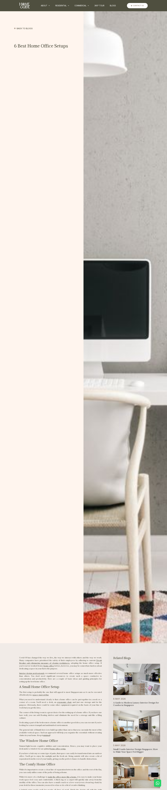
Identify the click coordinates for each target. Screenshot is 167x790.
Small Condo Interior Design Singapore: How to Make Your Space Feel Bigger (135, 750)
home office (49, 666)
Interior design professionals (32, 673)
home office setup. (58, 749)
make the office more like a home (62, 777)
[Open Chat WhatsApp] (157, 783)
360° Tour (99, 5)
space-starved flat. (41, 695)
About (44, 5)
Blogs (113, 5)
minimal (46, 735)
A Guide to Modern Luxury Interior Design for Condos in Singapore (136, 703)
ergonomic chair (64, 702)
